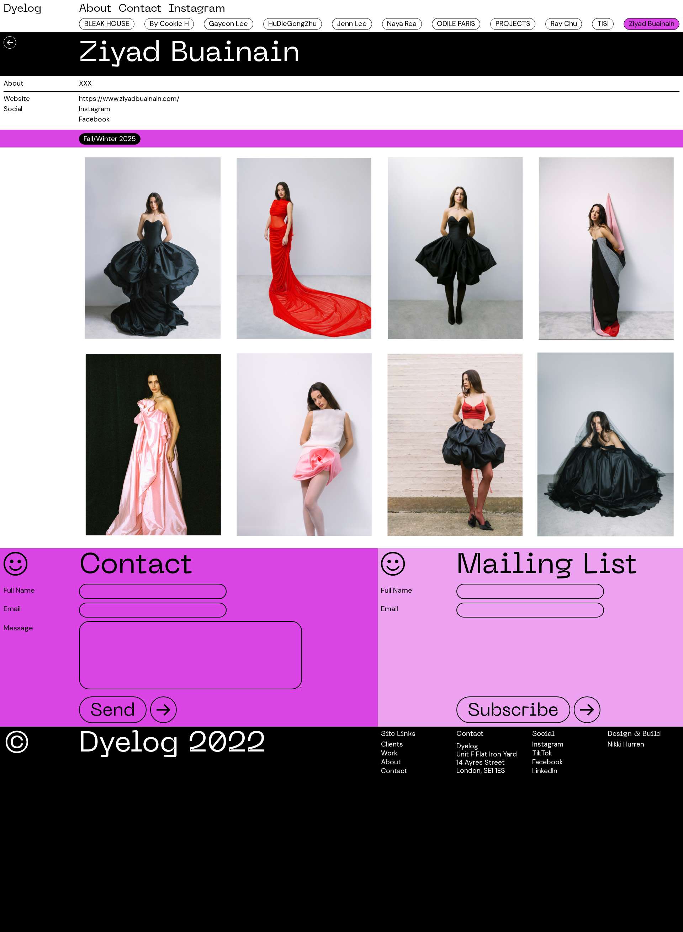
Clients (392, 744)
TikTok (542, 753)
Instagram (197, 9)
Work (389, 753)
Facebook (94, 119)
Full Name (19, 590)
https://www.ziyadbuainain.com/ (129, 98)
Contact (140, 9)
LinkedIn (544, 771)
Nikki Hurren (626, 744)
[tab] (110, 138)
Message (18, 628)
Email (12, 609)
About (95, 9)
